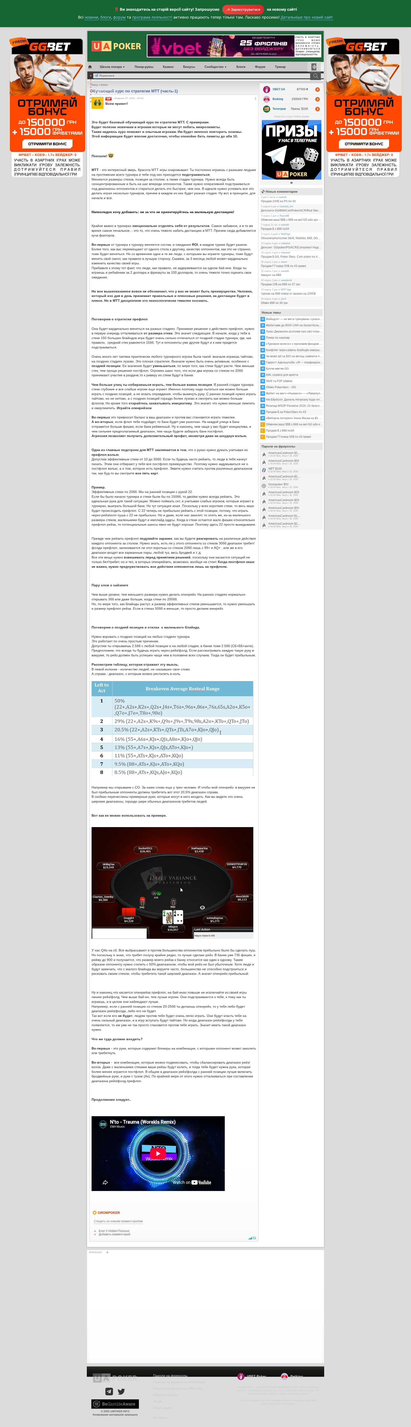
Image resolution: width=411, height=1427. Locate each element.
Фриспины (100, 87)
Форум (260, 67)
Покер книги (101, 94)
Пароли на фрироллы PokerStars (179, 1382)
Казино (168, 67)
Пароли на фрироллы (106, 97)
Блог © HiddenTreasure (114, 1231)
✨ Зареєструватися (243, 9)
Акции (98, 83)
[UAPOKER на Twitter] (121, 1391)
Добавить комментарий (114, 1234)
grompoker (109, 1213)
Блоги (240, 67)
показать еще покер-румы (291, 116)
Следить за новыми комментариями (118, 1221)
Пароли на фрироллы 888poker (178, 1388)
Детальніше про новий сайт (307, 17)
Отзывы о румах (103, 101)
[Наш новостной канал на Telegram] (109, 1391)
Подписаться (106, 75)
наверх (108, 1252)
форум (119, 17)
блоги (105, 17)
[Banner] (291, 178)
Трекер (280, 67)
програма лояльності (152, 17)
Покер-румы (144, 67)
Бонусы (189, 67)
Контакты (160, 1417)
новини (91, 17)
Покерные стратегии (106, 90)
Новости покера (103, 80)
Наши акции (162, 1407)
